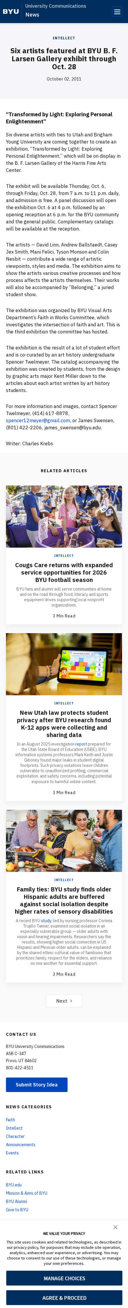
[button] (115, 1227)
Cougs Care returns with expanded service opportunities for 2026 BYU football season (64, 572)
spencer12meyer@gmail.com (38, 420)
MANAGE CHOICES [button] (64, 1278)
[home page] (11, 11)
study (46, 920)
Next (61, 1001)
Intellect (64, 38)
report (81, 744)
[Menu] (117, 12)
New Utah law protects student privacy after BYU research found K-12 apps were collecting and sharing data (64, 724)
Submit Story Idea (37, 1085)
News (32, 14)
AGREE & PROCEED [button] (64, 1297)
